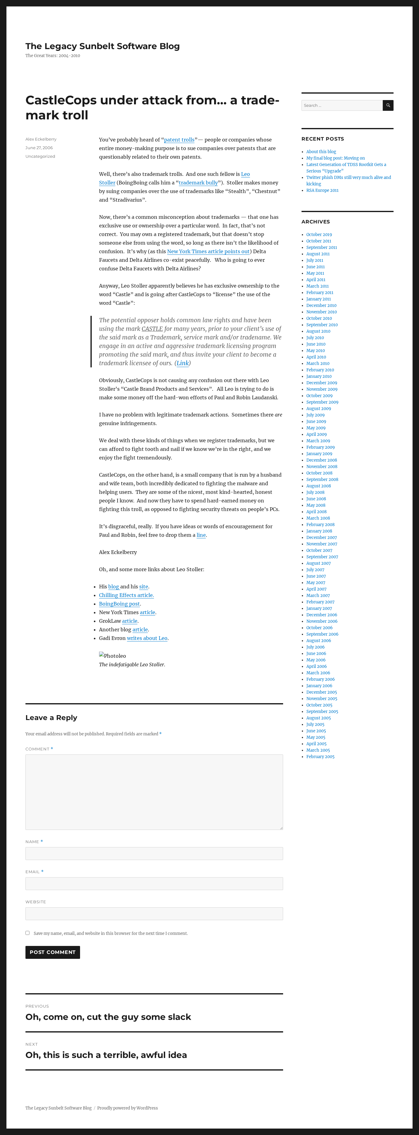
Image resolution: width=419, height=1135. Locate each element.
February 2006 (320, 679)
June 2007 (316, 576)
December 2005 (321, 692)
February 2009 (320, 447)
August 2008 (318, 486)
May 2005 (315, 737)
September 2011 (321, 247)
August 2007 (318, 563)
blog (114, 586)
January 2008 (319, 531)
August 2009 (318, 408)
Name (34, 841)
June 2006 (316, 653)
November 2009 (322, 389)
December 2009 (321, 382)
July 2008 (315, 492)
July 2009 (315, 415)
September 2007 (322, 557)
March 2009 (318, 441)
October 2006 (319, 627)
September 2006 (322, 634)
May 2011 (315, 273)
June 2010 (315, 344)
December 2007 (321, 537)
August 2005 (318, 718)
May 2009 (316, 428)
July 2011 (314, 260)
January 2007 (319, 608)
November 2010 (321, 312)
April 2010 (316, 357)
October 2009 (319, 395)
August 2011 (318, 254)
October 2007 (319, 550)
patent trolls (179, 140)
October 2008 (319, 473)
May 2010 (315, 350)
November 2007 (321, 544)
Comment (39, 749)
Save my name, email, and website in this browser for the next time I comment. (111, 933)
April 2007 (316, 589)
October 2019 (319, 234)
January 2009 (319, 453)
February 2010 (320, 370)
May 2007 (315, 582)
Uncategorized (40, 156)
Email (34, 871)
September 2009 (322, 402)
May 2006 (316, 660)
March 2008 (318, 518)
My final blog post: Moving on (335, 158)
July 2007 (315, 569)
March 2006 (318, 673)
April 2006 (316, 666)
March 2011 (317, 286)
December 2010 (321, 305)
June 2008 (316, 499)
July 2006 (315, 647)
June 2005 (316, 731)
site (143, 586)
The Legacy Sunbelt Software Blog (102, 46)
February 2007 (320, 602)
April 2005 (316, 743)
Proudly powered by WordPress (127, 1108)
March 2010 (317, 363)
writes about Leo (147, 638)
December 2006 (321, 615)
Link (183, 363)
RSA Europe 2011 (322, 190)
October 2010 (319, 318)
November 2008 (321, 466)
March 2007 (318, 595)
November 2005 (321, 698)
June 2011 (315, 266)
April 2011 (315, 279)
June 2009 (316, 421)
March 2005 (318, 750)
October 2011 (318, 241)
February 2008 (320, 524)
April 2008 (316, 511)
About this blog (321, 151)
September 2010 (322, 324)
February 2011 (319, 292)
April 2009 (316, 434)
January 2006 (319, 685)
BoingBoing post (119, 604)
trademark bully (198, 183)
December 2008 (321, 460)
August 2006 (318, 640)
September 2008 (322, 479)
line (201, 535)
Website (35, 901)
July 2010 (315, 337)
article (147, 612)
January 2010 (319, 376)
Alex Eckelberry (40, 139)
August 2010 (318, 331)
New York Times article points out (208, 251)
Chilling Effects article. (126, 595)
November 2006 (322, 621)
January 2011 (318, 299)
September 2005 (322, 711)
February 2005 (320, 756)
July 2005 (315, 724)
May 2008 (315, 505)
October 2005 (319, 705)
